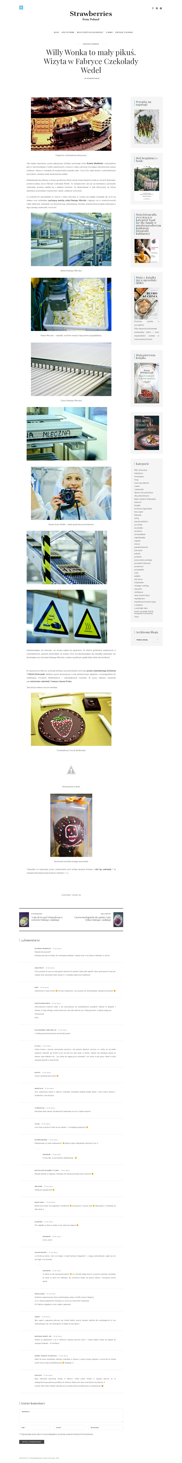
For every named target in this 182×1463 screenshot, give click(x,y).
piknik (137, 553)
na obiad (138, 524)
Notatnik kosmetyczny (47, 1170)
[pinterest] (161, 8)
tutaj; (66, 873)
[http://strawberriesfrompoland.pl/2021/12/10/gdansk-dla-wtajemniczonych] (146, 183)
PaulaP (38, 1375)
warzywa (138, 589)
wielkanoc (138, 592)
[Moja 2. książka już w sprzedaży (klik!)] (146, 304)
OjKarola (39, 1108)
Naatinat (39, 1202)
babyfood (138, 473)
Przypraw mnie (42, 1003)
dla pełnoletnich (141, 496)
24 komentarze (92, 78)
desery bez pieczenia (143, 492)
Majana (38, 1186)
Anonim (47, 1154)
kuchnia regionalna (143, 508)
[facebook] (153, 8)
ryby (136, 573)
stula (38, 1046)
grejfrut (39, 968)
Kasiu (37, 1072)
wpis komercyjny (142, 595)
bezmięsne (139, 476)
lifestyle (137, 515)
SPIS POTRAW (68, 32)
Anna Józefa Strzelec (46, 1356)
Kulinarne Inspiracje (46, 1030)
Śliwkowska (41, 1140)
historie (137, 502)
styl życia (138, 579)
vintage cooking (141, 585)
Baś (36, 987)
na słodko (138, 528)
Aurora (39, 1222)
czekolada (66, 895)
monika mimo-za (43, 1336)
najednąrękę (139, 537)
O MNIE (109, 32)
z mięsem (138, 605)
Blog (56, 32)
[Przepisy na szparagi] (146, 127)
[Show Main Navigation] (21, 8)
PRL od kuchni (140, 470)
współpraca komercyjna (145, 602)
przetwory (138, 566)
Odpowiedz (111, 948)
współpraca (139, 598)
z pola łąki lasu (141, 608)
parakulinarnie (91, 44)
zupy (136, 616)
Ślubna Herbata (43, 948)
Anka (37, 1317)
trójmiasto (139, 582)
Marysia (39, 1088)
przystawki (139, 569)
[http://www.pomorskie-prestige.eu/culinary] (146, 432)
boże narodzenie (141, 483)
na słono (138, 531)
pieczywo (138, 550)
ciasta (137, 486)
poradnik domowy (142, 563)
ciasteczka (138, 489)
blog (136, 480)
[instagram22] (157, 8)
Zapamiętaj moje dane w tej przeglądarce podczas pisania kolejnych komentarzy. (57, 1434)
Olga (37, 1124)
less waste (138, 512)
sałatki (137, 576)
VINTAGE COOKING (124, 32)
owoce (137, 544)
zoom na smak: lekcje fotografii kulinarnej (143, 612)
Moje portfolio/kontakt (90, 32)
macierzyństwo (141, 521)
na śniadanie (140, 534)
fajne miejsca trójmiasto (145, 499)
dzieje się (76, 895)
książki (137, 505)
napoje (137, 541)
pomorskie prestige (143, 560)
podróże (138, 557)
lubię (136, 518)
